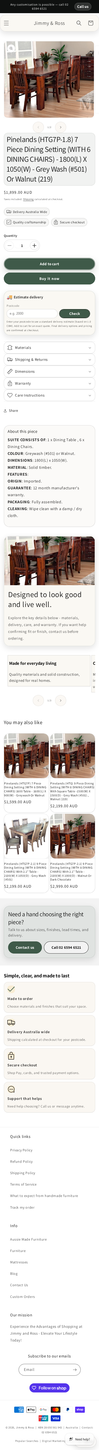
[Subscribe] (74, 1370)
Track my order (22, 1207)
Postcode (13, 306)
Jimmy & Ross (25, 1427)
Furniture (18, 1250)
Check (74, 313)
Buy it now (49, 278)
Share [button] (13, 410)
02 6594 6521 (49, 1432)
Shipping (28, 199)
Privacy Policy (21, 1150)
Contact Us (19, 1285)
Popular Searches (27, 1441)
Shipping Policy (22, 1173)
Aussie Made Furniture (28, 1239)
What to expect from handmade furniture (44, 1195)
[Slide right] (60, 127)
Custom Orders (22, 1296)
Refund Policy (21, 1161)
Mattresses (19, 1262)
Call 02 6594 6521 (66, 947)
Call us (83, 6)
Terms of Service (23, 1184)
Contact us (25, 947)
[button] (6, 23)
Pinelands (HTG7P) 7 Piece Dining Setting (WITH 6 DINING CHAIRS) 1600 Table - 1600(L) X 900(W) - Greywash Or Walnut (25, 789)
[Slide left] (38, 127)
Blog (14, 1273)
